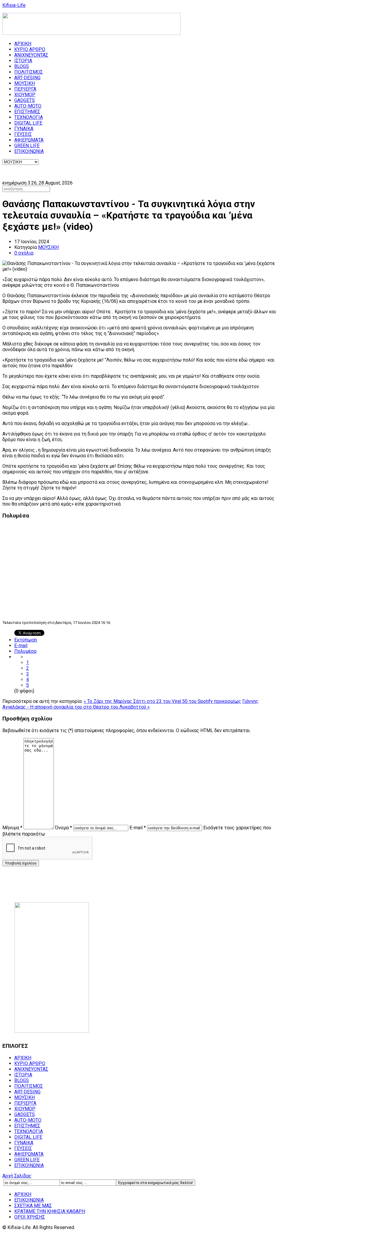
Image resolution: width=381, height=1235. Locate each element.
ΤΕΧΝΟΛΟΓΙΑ (28, 117)
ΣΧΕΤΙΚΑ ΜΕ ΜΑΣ (33, 1205)
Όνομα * (63, 827)
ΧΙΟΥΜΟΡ (24, 94)
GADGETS (24, 100)
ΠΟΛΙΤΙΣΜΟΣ (28, 72)
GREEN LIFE (27, 145)
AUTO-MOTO (27, 106)
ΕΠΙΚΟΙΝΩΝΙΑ (29, 151)
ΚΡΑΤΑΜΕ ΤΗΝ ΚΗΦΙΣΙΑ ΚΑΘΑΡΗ (49, 1211)
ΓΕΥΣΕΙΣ (23, 134)
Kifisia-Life (14, 5)
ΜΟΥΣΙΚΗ (24, 83)
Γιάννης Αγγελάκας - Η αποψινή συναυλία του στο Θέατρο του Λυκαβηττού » (130, 704)
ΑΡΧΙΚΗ (22, 44)
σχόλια (23, 253)
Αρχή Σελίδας (17, 1176)
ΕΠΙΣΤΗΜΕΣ (27, 111)
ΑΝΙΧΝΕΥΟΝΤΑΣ (31, 55)
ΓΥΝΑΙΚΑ (23, 128)
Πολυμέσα (25, 651)
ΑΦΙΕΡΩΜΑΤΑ (28, 140)
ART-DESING (27, 77)
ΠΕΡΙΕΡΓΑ (25, 89)
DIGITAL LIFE (28, 123)
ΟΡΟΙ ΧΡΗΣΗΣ (29, 1217)
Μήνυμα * (12, 827)
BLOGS (21, 66)
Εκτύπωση (25, 640)
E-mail (20, 645)
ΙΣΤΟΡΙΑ (23, 60)
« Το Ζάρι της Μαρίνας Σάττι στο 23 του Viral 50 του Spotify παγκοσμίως (162, 701)
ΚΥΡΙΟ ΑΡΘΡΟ (29, 49)
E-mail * (137, 827)
